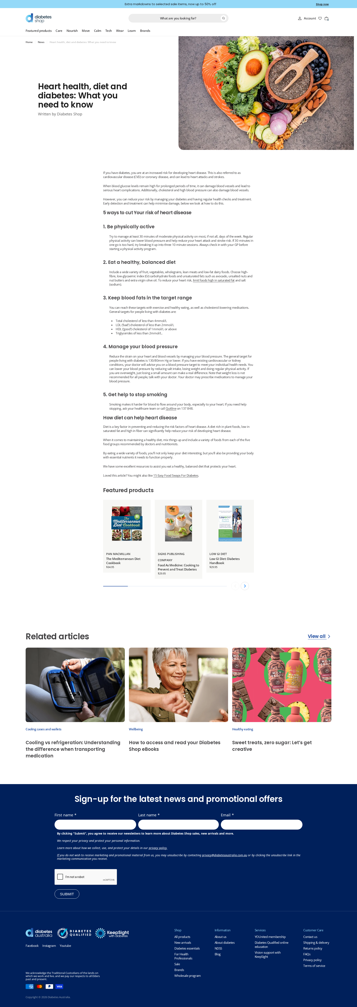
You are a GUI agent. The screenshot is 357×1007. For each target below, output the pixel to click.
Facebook (32, 946)
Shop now (322, 4)
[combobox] (178, 18)
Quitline (171, 408)
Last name (147, 814)
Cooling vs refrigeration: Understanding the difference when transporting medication (73, 749)
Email (226, 814)
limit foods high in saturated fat (213, 280)
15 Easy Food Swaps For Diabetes (175, 475)
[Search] (223, 18)
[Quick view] (144, 509)
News (41, 42)
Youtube (65, 946)
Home (29, 42)
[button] (245, 586)
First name (64, 814)
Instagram (49, 946)
